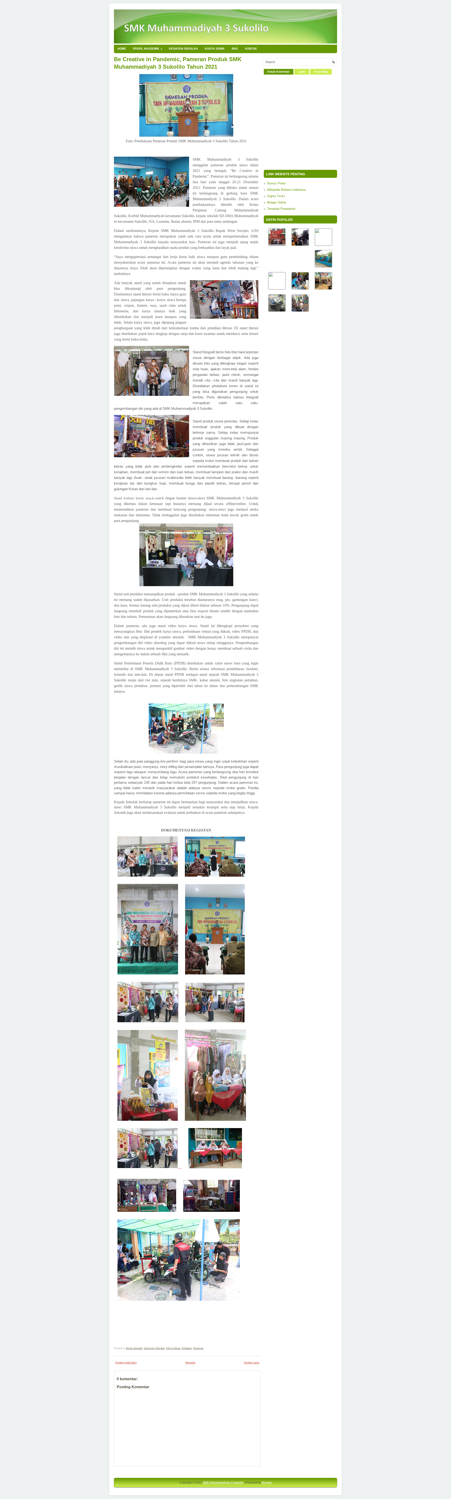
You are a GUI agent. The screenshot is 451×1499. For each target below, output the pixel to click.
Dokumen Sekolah (154, 1348)
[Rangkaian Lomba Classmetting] (300, 311)
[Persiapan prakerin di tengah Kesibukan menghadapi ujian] (277, 311)
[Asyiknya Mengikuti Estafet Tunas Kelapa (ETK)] (323, 288)
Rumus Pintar (276, 183)
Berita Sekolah (134, 1348)
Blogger (267, 1482)
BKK (235, 48)
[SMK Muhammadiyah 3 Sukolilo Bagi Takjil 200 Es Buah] (300, 245)
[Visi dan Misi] (277, 288)
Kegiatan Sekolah (183, 48)
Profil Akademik (147, 49)
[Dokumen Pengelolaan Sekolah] (323, 244)
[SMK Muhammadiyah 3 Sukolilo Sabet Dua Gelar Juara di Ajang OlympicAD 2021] (277, 245)
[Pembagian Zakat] (300, 288)
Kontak (251, 48)
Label (301, 71)
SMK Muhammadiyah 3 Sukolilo (223, 1482)
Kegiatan (187, 1348)
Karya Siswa (215, 48)
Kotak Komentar (279, 71)
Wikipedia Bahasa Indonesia (286, 189)
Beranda (190, 1362)
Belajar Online (276, 202)
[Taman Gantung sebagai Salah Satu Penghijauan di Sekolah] (323, 266)
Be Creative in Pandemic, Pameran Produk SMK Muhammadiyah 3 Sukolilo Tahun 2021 (177, 63)
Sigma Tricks (276, 196)
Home (121, 48)
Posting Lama (251, 1362)
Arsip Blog (321, 71)
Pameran (198, 1348)
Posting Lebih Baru (126, 1362)
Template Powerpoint (281, 209)
